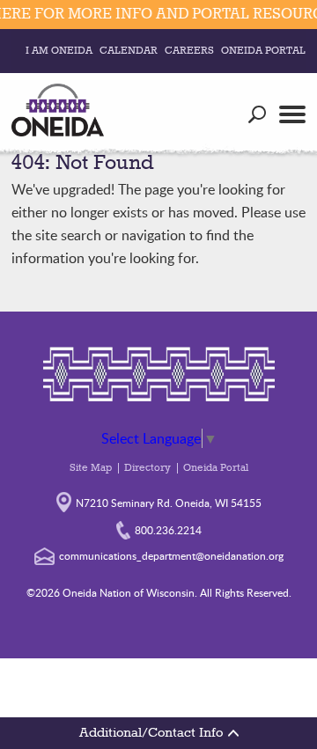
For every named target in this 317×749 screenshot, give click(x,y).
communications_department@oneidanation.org (171, 555)
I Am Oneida (59, 51)
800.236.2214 (168, 530)
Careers (189, 51)
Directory (147, 468)
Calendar (129, 51)
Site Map (91, 468)
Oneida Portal (263, 51)
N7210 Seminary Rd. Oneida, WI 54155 (169, 503)
